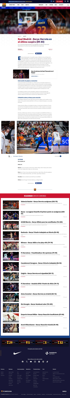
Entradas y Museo (12, 4)
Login (52, 1)
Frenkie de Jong (19, 378)
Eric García (10, 383)
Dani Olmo (18, 380)
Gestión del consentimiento (57, 394)
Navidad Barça (35, 386)
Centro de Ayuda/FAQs (35, 381)
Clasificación (42, 7)
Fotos (52, 7)
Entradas (22, 7)
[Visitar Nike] (17, 353)
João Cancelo (11, 385)
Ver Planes (60, 1)
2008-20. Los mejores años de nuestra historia (58, 374)
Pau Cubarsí (10, 373)
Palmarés (62, 7)
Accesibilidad (39, 394)
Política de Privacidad (30, 394)
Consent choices (64, 394)
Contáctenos (43, 394)
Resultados (35, 7)
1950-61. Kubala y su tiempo (57, 378)
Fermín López (19, 375)
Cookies (35, 394)
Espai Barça (51, 4)
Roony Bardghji (28, 375)
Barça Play (27, 4)
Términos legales (23, 394)
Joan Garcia (2, 375)
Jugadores (47, 7)
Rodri (18, 383)
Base (67, 7)
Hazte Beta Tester (35, 383)
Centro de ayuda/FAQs (49, 394)
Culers (22, 4)
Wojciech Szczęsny (2, 373)
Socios (56, 4)
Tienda (18, 4)
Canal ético (44, 373)
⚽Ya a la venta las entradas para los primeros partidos (20, 1)
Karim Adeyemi (28, 380)
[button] (3, 137)
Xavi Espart (10, 375)
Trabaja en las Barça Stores (45, 379)
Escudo (44, 375)
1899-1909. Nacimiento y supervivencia (58, 380)
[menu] (68, 1)
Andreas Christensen (10, 378)
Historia (57, 7)
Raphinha (27, 373)
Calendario (17, 7)
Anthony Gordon (27, 378)
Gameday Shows (28, 7)
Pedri (18, 373)
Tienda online (35, 378)
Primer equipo (41, 4)
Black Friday (35, 385)
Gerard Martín (11, 380)
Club (46, 4)
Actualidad (11, 7)
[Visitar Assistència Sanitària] (51, 353)
